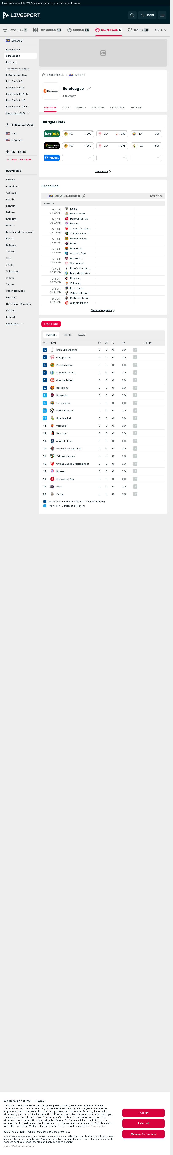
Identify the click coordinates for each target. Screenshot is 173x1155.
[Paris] (52, 486)
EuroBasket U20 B (17, 94)
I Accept (143, 1112)
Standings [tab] (51, 324)
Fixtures (98, 107)
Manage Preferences (143, 1134)
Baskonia (62, 395)
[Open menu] (162, 15)
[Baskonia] (52, 395)
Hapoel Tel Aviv (65, 479)
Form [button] (148, 343)
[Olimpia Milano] (52, 380)
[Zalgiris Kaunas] (52, 456)
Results (81, 107)
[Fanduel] (52, 158)
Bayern (60, 471)
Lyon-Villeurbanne (66, 349)
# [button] (44, 343)
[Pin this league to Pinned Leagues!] (88, 88)
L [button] (113, 343)
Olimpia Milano (65, 380)
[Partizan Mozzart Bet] (52, 448)
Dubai (60, 494)
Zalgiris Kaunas (65, 456)
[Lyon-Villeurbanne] (52, 350)
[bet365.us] (52, 133)
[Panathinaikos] (52, 365)
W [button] (106, 343)
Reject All (143, 1123)
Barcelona (62, 387)
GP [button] (99, 343)
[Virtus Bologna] (52, 410)
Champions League (18, 68)
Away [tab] (81, 334)
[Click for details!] (103, 211)
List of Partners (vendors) (19, 1145)
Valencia (61, 425)
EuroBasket (13, 49)
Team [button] (53, 343)
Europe (79, 74)
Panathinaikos (64, 365)
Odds (66, 107)
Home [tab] (67, 334)
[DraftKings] (52, 145)
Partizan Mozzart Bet (68, 448)
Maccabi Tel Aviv (66, 372)
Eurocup (11, 62)
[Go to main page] (32, 15)
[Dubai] (52, 494)
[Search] (132, 15)
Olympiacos (63, 357)
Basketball (55, 74)
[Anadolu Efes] (52, 441)
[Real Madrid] (52, 418)
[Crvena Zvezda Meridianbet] (52, 464)
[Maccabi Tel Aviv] (52, 372)
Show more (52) (15, 112)
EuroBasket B (14, 81)
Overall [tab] (51, 334)
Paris (59, 486)
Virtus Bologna (65, 410)
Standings (117, 107)
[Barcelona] (52, 388)
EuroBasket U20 (15, 87)
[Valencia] (52, 426)
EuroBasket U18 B (17, 106)
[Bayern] (52, 471)
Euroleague (13, 56)
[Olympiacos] (52, 357)
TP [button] (123, 343)
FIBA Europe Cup (16, 75)
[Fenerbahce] (52, 403)
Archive (135, 107)
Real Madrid (63, 418)
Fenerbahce (63, 403)
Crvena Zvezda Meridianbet (72, 463)
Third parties (97, 1126)
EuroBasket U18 (15, 100)
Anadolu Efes (64, 441)
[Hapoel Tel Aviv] (52, 479)
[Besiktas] (52, 433)
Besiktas (61, 433)
